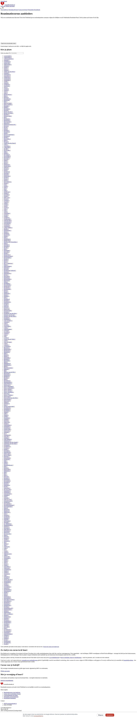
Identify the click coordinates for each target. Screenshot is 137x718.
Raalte (6, 463)
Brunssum (7, 136)
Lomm (6, 340)
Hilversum (7, 280)
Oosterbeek (7, 426)
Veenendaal (7, 558)
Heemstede (7, 250)
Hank (6, 237)
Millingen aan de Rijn (10, 372)
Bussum (6, 141)
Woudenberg (7, 621)
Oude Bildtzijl (8, 439)
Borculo (6, 126)
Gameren (6, 200)
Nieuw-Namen (8, 389)
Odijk (6, 413)
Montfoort (7, 376)
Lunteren (6, 345)
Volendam (7, 576)
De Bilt (6, 149)
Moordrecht (7, 380)
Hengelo (6, 272)
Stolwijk (6, 536)
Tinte (5, 545)
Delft (5, 151)
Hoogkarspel (7, 289)
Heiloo (6, 264)
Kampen (6, 303)
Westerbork (7, 602)
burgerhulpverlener (128, 660)
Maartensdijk (7, 349)
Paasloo (6, 449)
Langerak (7, 322)
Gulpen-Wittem (8, 227)
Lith (5, 336)
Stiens (6, 535)
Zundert (6, 636)
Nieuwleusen (7, 399)
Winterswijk (7, 616)
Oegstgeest (7, 418)
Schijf (6, 496)
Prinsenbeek (7, 458)
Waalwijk (7, 588)
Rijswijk (6, 476)
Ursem (6, 551)
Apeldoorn (7, 84)
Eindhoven (7, 192)
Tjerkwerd (7, 546)
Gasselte (6, 202)
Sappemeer (7, 488)
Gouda (6, 216)
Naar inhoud (4, 1)
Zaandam (6, 624)
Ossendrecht (7, 435)
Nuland (6, 412)
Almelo (6, 67)
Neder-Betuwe (8, 383)
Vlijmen (6, 572)
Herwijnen (7, 276)
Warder (6, 592)
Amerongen (7, 74)
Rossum (6, 483)
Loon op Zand (8, 342)
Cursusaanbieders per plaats (11, 695)
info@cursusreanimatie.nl (10, 703)
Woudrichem (7, 622)
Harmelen (7, 246)
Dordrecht (7, 171)
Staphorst (6, 526)
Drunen (6, 179)
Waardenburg (7, 589)
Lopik (6, 343)
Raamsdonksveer (8, 465)
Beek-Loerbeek (8, 104)
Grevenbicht (7, 223)
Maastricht (7, 352)
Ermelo (6, 196)
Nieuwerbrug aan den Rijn (11, 398)
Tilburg (6, 543)
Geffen (6, 203)
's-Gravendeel (8, 56)
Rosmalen (7, 482)
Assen (6, 91)
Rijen (5, 475)
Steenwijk (7, 532)
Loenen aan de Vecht (9, 339)
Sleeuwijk (7, 509)
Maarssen (7, 347)
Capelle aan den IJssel (10, 143)
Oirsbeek (6, 419)
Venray (6, 564)
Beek (5, 101)
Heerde (6, 253)
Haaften (6, 229)
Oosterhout (7, 428)
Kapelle (6, 305)
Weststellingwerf (8, 608)
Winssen (6, 615)
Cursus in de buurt (23, 9)
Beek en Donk (8, 103)
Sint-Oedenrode (8, 506)
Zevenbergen (7, 629)
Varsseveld (7, 556)
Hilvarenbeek (7, 279)
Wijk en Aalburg (8, 614)
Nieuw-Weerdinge (9, 392)
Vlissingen (7, 574)
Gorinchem (7, 213)
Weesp (6, 595)
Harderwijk (7, 240)
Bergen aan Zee (8, 111)
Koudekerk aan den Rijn (10, 313)
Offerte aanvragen (10, 6)
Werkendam (7, 596)
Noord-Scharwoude (9, 406)
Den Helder (7, 156)
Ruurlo (6, 486)
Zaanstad (6, 625)
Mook (6, 379)
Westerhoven (7, 605)
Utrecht (6, 552)
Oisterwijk (7, 422)
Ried (5, 472)
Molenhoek (7, 375)
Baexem (6, 97)
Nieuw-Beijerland (9, 386)
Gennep (6, 207)
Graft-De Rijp (8, 220)
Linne (6, 335)
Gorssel (6, 214)
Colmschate (7, 147)
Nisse (6, 405)
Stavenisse (7, 528)
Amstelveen (7, 77)
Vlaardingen (7, 569)
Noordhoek (7, 410)
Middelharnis (7, 365)
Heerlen (6, 259)
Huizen (6, 295)
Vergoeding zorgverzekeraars (11, 696)
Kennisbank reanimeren (10, 698)
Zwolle (6, 644)
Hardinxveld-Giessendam (11, 242)
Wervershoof (7, 598)
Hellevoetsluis (8, 266)
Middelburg (7, 363)
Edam (6, 187)
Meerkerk (7, 359)
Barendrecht (7, 99)
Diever (6, 163)
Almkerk (6, 70)
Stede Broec (7, 529)
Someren (6, 515)
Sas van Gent (7, 489)
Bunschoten (7, 139)
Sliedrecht (7, 511)
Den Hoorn (7, 157)
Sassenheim (7, 491)
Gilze (5, 209)
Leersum (6, 325)
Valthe (6, 555)
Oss (5, 433)
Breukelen (7, 131)
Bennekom (7, 109)
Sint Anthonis (8, 503)
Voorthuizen (7, 582)
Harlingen (7, 244)
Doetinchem (7, 166)
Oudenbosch (7, 440)
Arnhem (6, 89)
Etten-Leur (7, 197)
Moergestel (7, 373)
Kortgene (6, 312)
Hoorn (6, 290)
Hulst (5, 297)
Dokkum (6, 167)
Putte (5, 460)
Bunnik (6, 137)
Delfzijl (6, 153)
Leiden (6, 327)
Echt (5, 184)
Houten (6, 292)
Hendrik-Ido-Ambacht (10, 270)
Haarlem (6, 233)
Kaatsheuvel (7, 302)
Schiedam (7, 495)
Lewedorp (7, 332)
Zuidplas (6, 635)
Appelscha (7, 86)
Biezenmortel (7, 121)
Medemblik (7, 357)
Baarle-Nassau (8, 94)
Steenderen (7, 531)
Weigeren (100, 715)
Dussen (6, 183)
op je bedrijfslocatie (54, 657)
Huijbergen (7, 293)
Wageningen (7, 591)
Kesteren (6, 307)
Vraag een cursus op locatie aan (51, 646)
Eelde (6, 190)
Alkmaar (6, 66)
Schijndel (6, 498)
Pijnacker (6, 456)
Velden (6, 561)
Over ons (3, 6)
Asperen (6, 90)
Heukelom (7, 277)
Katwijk (6, 306)
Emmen (6, 193)
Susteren (6, 538)
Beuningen (7, 119)
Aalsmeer (7, 60)
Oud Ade (6, 436)
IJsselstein (7, 299)
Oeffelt (6, 416)
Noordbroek (7, 408)
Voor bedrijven (4, 9)
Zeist (5, 628)
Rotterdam (7, 485)
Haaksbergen (7, 230)
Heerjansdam (7, 257)
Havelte (6, 247)
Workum (6, 619)
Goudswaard (7, 219)
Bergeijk (6, 110)
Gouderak (7, 217)
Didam (6, 160)
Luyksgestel (7, 346)
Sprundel (6, 522)
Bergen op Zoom (8, 113)
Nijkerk (6, 402)
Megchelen (7, 360)
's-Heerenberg (8, 57)
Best (5, 117)
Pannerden (7, 450)
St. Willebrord (8, 523)
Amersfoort (7, 76)
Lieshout (6, 333)
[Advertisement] (68, 31)
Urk (5, 549)
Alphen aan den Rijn (9, 71)
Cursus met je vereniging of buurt (12, 694)
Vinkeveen (7, 568)
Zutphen (6, 638)
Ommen (6, 423)
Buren (6, 140)
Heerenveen (7, 254)
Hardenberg (7, 239)
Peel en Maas (7, 455)
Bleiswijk (7, 123)
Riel (5, 473)
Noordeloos (7, 409)
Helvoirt (6, 269)
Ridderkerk (7, 471)
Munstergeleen (8, 382)
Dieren (6, 161)
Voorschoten (7, 581)
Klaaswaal (7, 309)
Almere (6, 68)
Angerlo (6, 83)
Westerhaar (7, 604)
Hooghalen (7, 287)
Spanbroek (7, 516)
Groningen (7, 226)
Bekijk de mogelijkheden (7, 680)
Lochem (6, 337)
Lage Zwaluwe (8, 320)
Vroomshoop (7, 586)
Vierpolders (7, 566)
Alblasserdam (8, 64)
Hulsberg (6, 296)
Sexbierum (7, 502)
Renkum (6, 468)
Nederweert (7, 385)
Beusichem (7, 120)
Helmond (6, 267)
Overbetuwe (7, 446)
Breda (6, 129)
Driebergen (7, 176)
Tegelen (6, 539)
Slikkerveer (7, 512)
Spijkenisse (7, 521)
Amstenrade (7, 78)
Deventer (6, 159)
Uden (6, 548)
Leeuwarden (7, 326)
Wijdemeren (7, 612)
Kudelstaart (7, 319)
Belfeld (6, 107)
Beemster (6, 106)
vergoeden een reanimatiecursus (30, 660)
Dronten (6, 177)
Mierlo (6, 366)
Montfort (6, 378)
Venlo (6, 562)
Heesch (6, 260)
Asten (6, 93)
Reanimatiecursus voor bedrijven (12, 692)
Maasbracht (7, 350)
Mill (5, 370)
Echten (6, 186)
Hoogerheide (7, 285)
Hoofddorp (7, 283)
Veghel (6, 559)
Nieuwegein (7, 396)
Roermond (7, 479)
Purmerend (7, 459)
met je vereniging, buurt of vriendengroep (71, 657)
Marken (6, 356)
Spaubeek (7, 518)
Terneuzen (7, 541)
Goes (5, 210)
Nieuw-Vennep (8, 390)
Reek (5, 466)
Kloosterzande (8, 310)
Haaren (6, 232)
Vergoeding (31, 9)
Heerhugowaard (8, 256)
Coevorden (7, 146)
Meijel (6, 362)
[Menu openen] (68, 8)
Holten (6, 282)
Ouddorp (6, 438)
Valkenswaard (8, 553)
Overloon (7, 448)
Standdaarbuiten (8, 525)
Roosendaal (7, 481)
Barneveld (7, 100)
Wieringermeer (8, 609)
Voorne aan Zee (8, 579)
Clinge (6, 144)
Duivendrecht (8, 182)
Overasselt (7, 445)
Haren (6, 243)
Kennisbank (37, 9)
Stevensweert (7, 533)
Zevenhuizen (7, 631)
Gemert (6, 204)
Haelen (6, 236)
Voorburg (7, 578)
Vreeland (6, 585)
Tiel (5, 542)
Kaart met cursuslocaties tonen (8, 43)
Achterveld (7, 63)
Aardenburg (7, 61)
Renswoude (7, 469)
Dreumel (6, 174)
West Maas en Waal (9, 599)
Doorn (6, 170)
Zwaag (6, 639)
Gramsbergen (7, 222)
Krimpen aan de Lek (9, 315)
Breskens (6, 130)
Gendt (6, 206)
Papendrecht (7, 452)
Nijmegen (7, 403)
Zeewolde (7, 626)
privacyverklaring (38, 716)
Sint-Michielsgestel (9, 505)
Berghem (6, 114)
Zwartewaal (7, 641)
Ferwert (6, 199)
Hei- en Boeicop (8, 263)
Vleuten (6, 571)
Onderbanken (8, 425)
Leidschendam (8, 329)
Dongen (6, 169)
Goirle (6, 212)
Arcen (6, 87)
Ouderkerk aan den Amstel (11, 442)
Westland (6, 606)
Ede (5, 189)
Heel (5, 249)
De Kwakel (7, 150)
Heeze (6, 262)
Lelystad (6, 330)
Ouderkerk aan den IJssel (10, 443)
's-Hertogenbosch (8, 58)
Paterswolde (7, 453)
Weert (6, 594)
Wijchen (6, 611)
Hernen (6, 274)
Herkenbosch (7, 273)
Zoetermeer (7, 632)
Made (6, 353)
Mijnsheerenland (8, 367)
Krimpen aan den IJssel (10, 316)
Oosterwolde (7, 429)
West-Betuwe (7, 601)
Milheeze (6, 369)
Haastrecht (7, 234)
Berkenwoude (8, 116)
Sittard (6, 508)
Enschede (7, 194)
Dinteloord (7, 164)
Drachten (6, 173)
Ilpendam (6, 300)
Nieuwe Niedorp (8, 395)
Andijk (6, 81)
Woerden (6, 618)
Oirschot (6, 420)
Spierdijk (6, 519)
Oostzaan (6, 432)
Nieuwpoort (7, 400)
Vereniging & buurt (13, 9)
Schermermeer (8, 493)
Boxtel (6, 127)
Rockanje (7, 478)
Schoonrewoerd (8, 501)
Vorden (6, 584)
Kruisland (7, 317)
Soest (5, 513)
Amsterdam (7, 80)
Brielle (6, 133)
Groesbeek (7, 224)
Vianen (6, 565)
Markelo (6, 355)
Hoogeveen (7, 286)
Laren (6, 323)
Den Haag (7, 154)
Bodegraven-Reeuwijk (10, 124)
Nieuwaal (7, 393)
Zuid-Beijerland (8, 634)
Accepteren (110, 715)
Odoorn (6, 415)
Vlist (5, 575)
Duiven (6, 180)
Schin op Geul (8, 499)
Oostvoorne (7, 430)
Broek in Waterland (9, 134)
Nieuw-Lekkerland (9, 388)
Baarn (6, 96)
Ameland (6, 73)
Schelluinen (7, 492)
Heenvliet (7, 252)
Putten (6, 462)
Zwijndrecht (7, 642)
